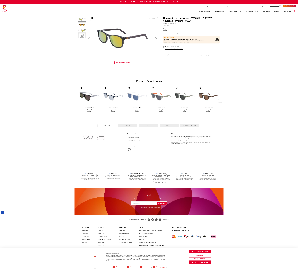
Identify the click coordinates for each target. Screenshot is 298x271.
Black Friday (122, 230)
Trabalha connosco (86, 239)
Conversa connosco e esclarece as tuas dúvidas (150, 230)
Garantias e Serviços (103, 236)
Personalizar (199, 255)
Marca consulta (289, 6)
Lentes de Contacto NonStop (105, 239)
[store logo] (4, 8)
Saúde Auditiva (101, 233)
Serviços (215, 6)
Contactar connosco (144, 236)
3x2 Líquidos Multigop (124, 239)
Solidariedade (85, 233)
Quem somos (85, 230)
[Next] (220, 100)
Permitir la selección (200, 259)
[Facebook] (149, 220)
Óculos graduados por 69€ (125, 242)
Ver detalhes (173, 23)
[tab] (107, 125)
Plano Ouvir (101, 242)
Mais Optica (207, 6)
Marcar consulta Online (179, 227)
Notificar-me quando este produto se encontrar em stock (176, 33)
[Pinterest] (156, 220)
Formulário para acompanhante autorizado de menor (151, 245)
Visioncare (121, 236)
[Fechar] (222, 1)
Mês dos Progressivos (124, 233)
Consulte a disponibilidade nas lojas (174, 49)
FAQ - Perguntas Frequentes (146, 233)
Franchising (84, 242)
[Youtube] (152, 220)
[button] (294, 11)
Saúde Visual (101, 230)
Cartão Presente (102, 245)
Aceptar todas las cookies (200, 251)
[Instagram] (160, 220)
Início (79, 13)
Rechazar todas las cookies (200, 262)
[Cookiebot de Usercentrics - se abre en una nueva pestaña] (95, 268)
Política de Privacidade (155, 207)
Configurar (162, 267)
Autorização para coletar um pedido (147, 242)
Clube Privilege (225, 6)
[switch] (129, 267)
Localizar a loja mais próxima (181, 230)
